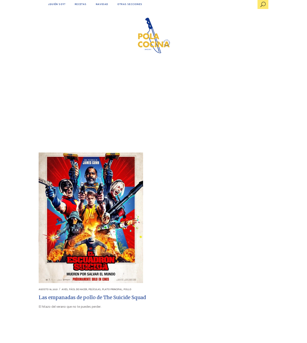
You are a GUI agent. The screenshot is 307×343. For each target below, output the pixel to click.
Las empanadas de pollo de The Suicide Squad (92, 297)
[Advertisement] (153, 94)
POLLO (127, 289)
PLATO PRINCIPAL (112, 289)
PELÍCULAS (95, 289)
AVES (65, 289)
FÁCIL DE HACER (78, 289)
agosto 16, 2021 (48, 289)
